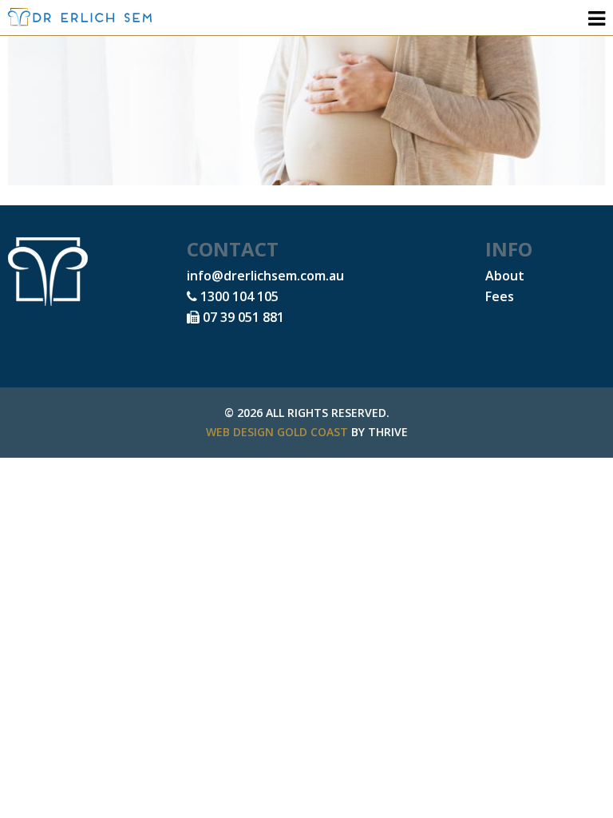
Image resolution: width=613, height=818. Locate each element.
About (504, 275)
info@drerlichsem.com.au (265, 275)
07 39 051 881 (242, 317)
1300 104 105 (238, 296)
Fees (499, 296)
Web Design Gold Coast (277, 431)
